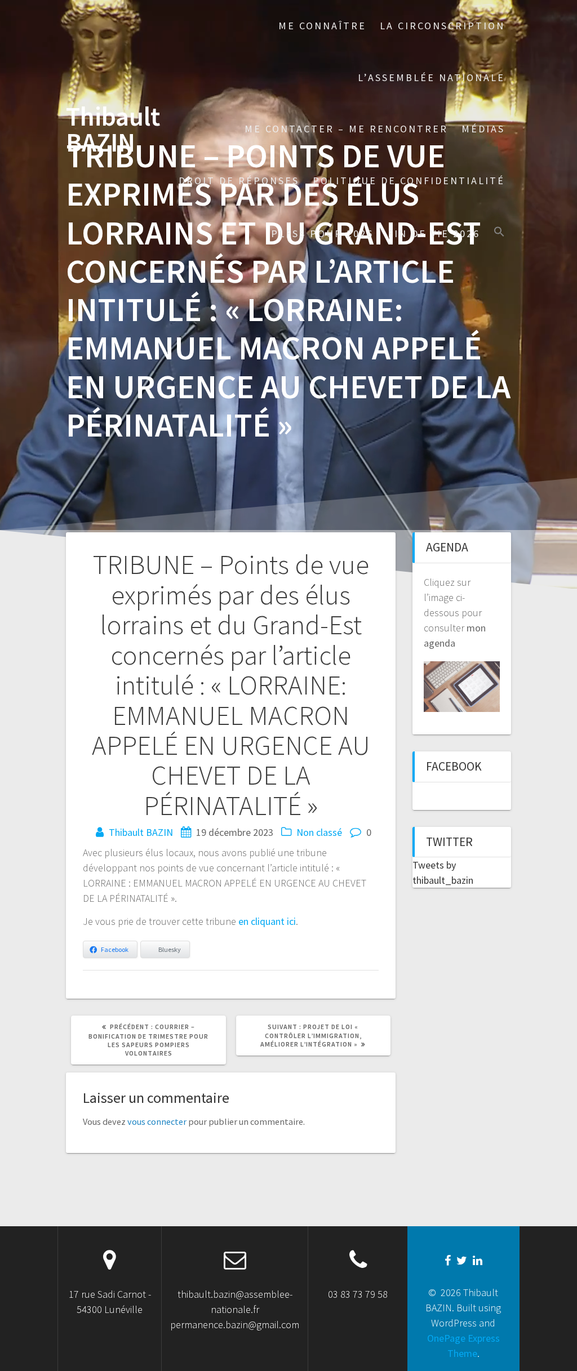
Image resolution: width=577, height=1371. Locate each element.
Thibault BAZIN (113, 130)
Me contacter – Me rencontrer (346, 128)
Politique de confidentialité (409, 180)
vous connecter (157, 1121)
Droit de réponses (239, 180)
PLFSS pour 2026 (322, 233)
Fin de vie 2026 (434, 233)
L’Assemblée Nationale (431, 77)
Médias (483, 128)
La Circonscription (442, 25)
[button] (499, 233)
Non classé (319, 832)
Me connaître (322, 25)
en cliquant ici (267, 921)
